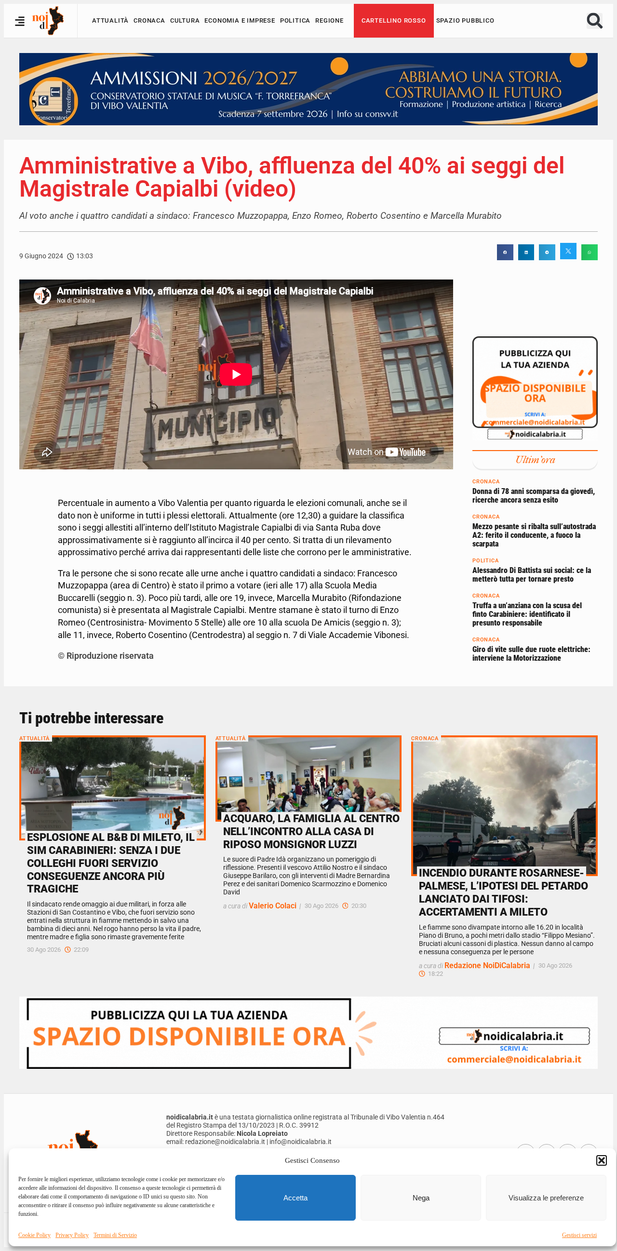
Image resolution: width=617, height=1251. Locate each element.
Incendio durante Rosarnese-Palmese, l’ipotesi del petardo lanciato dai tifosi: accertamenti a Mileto (503, 892)
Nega (421, 1198)
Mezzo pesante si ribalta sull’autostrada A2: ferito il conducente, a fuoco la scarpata (534, 535)
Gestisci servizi (579, 1235)
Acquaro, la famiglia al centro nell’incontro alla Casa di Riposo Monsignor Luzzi (311, 831)
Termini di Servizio (115, 1235)
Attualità (110, 20)
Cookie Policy (34, 1235)
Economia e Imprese (239, 20)
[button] (601, 1160)
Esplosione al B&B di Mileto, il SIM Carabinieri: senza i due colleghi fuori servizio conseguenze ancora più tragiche (111, 863)
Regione (329, 20)
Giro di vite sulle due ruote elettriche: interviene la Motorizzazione (531, 654)
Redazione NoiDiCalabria (487, 965)
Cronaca (149, 20)
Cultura (185, 20)
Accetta (295, 1198)
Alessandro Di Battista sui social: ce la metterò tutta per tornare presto (531, 575)
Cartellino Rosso (394, 20)
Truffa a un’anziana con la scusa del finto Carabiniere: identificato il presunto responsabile (527, 614)
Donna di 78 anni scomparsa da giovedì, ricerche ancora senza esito (533, 496)
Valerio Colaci (272, 905)
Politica (295, 20)
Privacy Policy (72, 1235)
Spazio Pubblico (465, 20)
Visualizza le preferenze (546, 1198)
